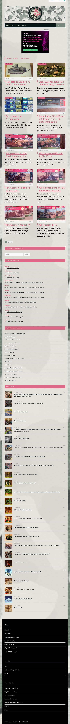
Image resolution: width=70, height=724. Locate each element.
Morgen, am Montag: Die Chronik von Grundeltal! (29, 403)
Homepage (8, 630)
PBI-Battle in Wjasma (10, 380)
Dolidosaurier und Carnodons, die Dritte (26, 527)
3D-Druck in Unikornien (21, 563)
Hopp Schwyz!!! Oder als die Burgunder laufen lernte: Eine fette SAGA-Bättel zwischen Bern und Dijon (37, 430)
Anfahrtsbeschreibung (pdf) (12, 637)
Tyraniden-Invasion (10, 355)
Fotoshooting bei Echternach (23, 598)
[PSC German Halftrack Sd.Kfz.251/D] (51, 141)
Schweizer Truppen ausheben (23, 509)
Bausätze (9, 64)
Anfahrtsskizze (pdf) (10, 641)
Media (6, 666)
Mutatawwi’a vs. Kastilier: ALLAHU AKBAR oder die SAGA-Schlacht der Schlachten (38, 447)
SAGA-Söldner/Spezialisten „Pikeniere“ (26, 474)
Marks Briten (8, 361)
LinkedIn (7, 706)
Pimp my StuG (18, 607)
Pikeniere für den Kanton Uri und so (25, 483)
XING (6, 710)
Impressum (8, 633)
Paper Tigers (8, 365)
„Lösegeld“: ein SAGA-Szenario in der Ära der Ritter (29, 456)
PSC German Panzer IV (18, 224)
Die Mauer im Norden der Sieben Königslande (28, 572)
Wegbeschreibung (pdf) (11, 648)
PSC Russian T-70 (48, 224)
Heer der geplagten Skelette (12, 343)
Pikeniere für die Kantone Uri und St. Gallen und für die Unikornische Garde (37, 492)
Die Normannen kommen (12, 349)
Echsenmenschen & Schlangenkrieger (15, 333)
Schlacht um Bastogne (11, 374)
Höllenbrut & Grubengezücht (12, 340)
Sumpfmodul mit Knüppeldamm (13, 377)
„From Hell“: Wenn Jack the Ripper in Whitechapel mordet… (22, 302)
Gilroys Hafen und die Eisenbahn (13, 368)
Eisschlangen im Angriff (21, 580)
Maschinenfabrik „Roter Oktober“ (14, 371)
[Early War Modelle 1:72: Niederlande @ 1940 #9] (51, 70)
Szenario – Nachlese (20, 421)
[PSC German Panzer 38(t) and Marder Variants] (51, 176)
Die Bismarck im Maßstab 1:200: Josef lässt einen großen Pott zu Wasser (25, 282)
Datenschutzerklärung (11, 651)
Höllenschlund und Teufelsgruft (15, 312)
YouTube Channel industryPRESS (13, 702)
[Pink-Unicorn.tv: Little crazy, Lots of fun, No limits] (35, 12)
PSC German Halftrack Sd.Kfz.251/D (51, 155)
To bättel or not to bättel (13, 268)
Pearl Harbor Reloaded (21, 412)
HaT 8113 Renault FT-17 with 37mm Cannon (18, 83)
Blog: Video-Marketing (10, 692)
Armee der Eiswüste (10, 337)
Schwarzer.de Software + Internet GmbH (17, 722)
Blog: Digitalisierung (10, 695)
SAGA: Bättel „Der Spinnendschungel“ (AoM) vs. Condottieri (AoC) (34, 465)
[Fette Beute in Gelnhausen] (19, 104)
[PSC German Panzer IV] (19, 213)
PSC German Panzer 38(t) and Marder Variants (52, 189)
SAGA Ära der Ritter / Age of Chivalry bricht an (28, 518)
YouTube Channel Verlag (11, 699)
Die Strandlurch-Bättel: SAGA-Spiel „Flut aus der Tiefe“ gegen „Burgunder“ (25, 287)
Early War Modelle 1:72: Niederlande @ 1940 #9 (51, 83)
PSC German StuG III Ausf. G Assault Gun (16, 155)
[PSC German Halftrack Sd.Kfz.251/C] (19, 176)
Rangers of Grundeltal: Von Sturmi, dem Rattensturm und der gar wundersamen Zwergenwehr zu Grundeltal (38, 395)
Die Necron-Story (9, 352)
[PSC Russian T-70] (51, 213)
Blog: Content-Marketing (11, 688)
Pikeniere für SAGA (20, 501)
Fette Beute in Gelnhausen (14, 117)
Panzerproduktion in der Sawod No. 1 (15, 358)
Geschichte (42, 64)
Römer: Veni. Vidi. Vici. (10, 346)
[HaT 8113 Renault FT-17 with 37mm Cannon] (19, 70)
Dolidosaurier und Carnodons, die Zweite (26, 536)
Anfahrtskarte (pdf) (10, 644)
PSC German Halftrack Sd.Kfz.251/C (18, 189)
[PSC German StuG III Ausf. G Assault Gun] (19, 141)
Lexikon (7, 673)
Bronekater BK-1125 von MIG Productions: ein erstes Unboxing (52, 119)
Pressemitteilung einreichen (12, 670)
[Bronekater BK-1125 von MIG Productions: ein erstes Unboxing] (51, 104)
